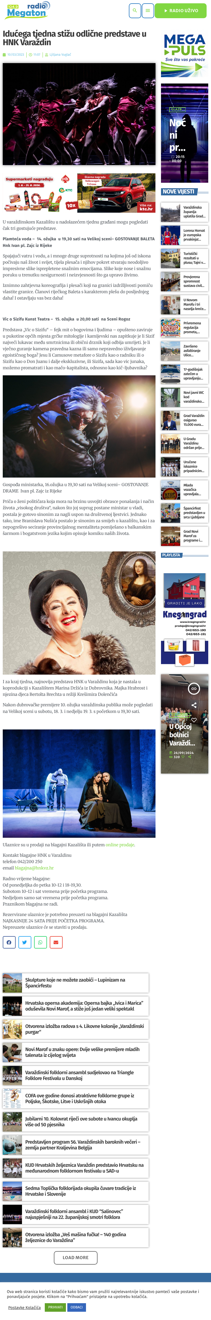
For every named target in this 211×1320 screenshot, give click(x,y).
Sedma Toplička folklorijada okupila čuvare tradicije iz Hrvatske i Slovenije (80, 1191)
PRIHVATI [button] (55, 1307)
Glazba (177, 110)
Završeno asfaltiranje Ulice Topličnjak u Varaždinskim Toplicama (194, 357)
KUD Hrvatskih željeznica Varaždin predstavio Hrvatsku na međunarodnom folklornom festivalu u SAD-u (84, 1168)
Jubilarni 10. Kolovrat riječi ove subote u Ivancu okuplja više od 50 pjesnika (81, 1122)
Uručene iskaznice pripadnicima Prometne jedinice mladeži (194, 473)
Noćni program (177, 147)
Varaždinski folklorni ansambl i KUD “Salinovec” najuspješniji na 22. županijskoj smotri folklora (74, 1214)
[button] (9, 942)
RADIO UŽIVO (180, 11)
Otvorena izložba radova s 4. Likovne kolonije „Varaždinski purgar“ (84, 1029)
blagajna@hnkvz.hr (34, 868)
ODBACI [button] (77, 1307)
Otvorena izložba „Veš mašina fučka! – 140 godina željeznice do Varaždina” (75, 1238)
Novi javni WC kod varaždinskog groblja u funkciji (194, 401)
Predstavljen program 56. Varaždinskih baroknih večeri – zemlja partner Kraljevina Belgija (82, 1145)
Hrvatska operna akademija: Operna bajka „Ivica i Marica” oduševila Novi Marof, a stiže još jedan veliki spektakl (84, 1006)
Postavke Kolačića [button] (24, 1307)
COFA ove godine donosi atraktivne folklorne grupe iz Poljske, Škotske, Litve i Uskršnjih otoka (79, 1099)
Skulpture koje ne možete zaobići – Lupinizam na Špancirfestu (75, 983)
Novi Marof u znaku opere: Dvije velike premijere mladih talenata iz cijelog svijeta (82, 1052)
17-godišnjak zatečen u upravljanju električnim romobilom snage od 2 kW (194, 381)
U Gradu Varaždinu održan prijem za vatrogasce (194, 445)
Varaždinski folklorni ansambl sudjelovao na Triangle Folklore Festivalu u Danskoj (79, 1076)
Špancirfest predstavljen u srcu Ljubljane (194, 513)
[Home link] (27, 10)
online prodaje (120, 845)
